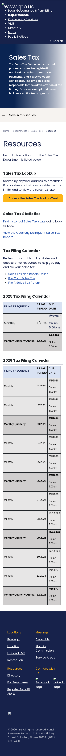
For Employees (17, 682)
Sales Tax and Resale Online (28, 274)
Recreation (15, 660)
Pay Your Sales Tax (21, 278)
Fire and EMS (16, 653)
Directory (13, 675)
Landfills (13, 646)
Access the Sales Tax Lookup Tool (33, 198)
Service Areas (45, 657)
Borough (13, 639)
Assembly (43, 639)
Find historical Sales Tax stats (24, 221)
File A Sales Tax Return (24, 283)
